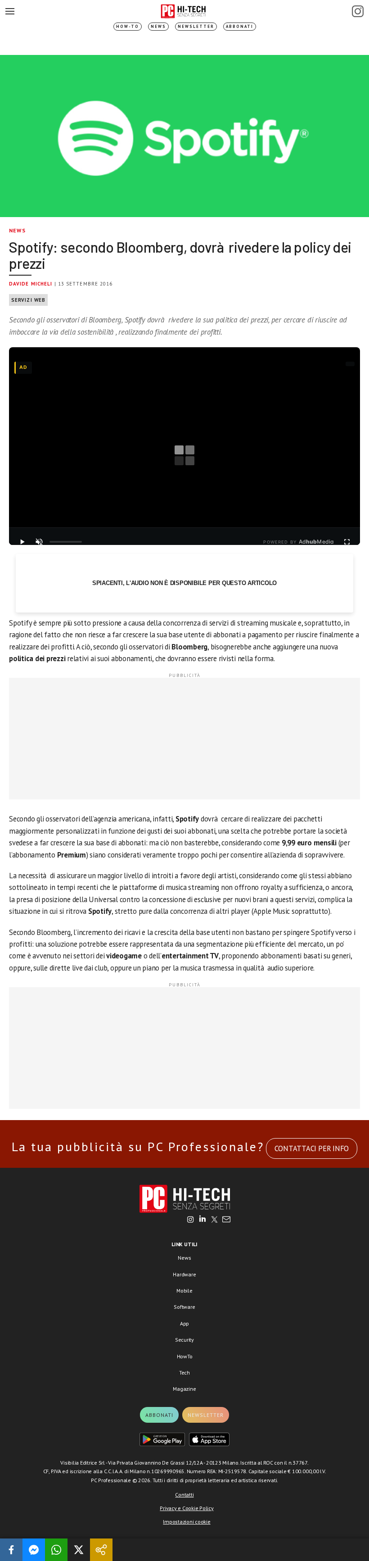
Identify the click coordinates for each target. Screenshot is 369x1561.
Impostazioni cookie (186, 1521)
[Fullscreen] (347, 541)
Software (184, 1306)
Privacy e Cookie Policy (186, 1508)
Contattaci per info (311, 1148)
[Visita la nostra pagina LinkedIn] (202, 1220)
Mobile (184, 1290)
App (184, 1323)
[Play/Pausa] (22, 541)
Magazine (184, 1388)
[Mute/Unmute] (39, 541)
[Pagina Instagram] (357, 11)
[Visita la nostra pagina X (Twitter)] (214, 1220)
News (158, 26)
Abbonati (239, 26)
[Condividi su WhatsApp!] (56, 1549)
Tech (184, 1372)
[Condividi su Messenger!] (33, 1549)
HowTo (185, 1356)
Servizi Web (28, 300)
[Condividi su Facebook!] (11, 1549)
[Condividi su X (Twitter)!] (79, 1549)
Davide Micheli (30, 284)
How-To (127, 26)
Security (184, 1339)
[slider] (66, 541)
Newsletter (196, 26)
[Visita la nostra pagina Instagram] (190, 1220)
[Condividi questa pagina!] (101, 1549)
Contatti (184, 1494)
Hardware (184, 1274)
